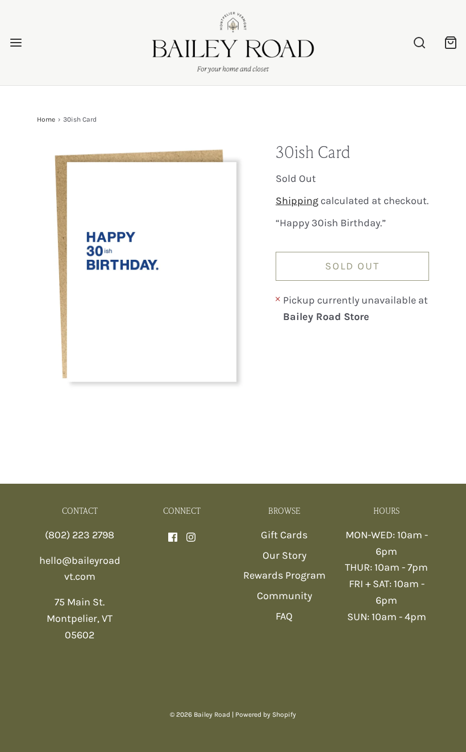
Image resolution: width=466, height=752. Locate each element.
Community (284, 595)
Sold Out (352, 266)
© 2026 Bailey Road (200, 714)
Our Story (284, 555)
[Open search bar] (419, 43)
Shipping (297, 200)
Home (46, 119)
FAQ (284, 616)
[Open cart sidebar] (450, 43)
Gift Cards (284, 535)
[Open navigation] (15, 43)
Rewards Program (284, 575)
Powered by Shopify (265, 714)
